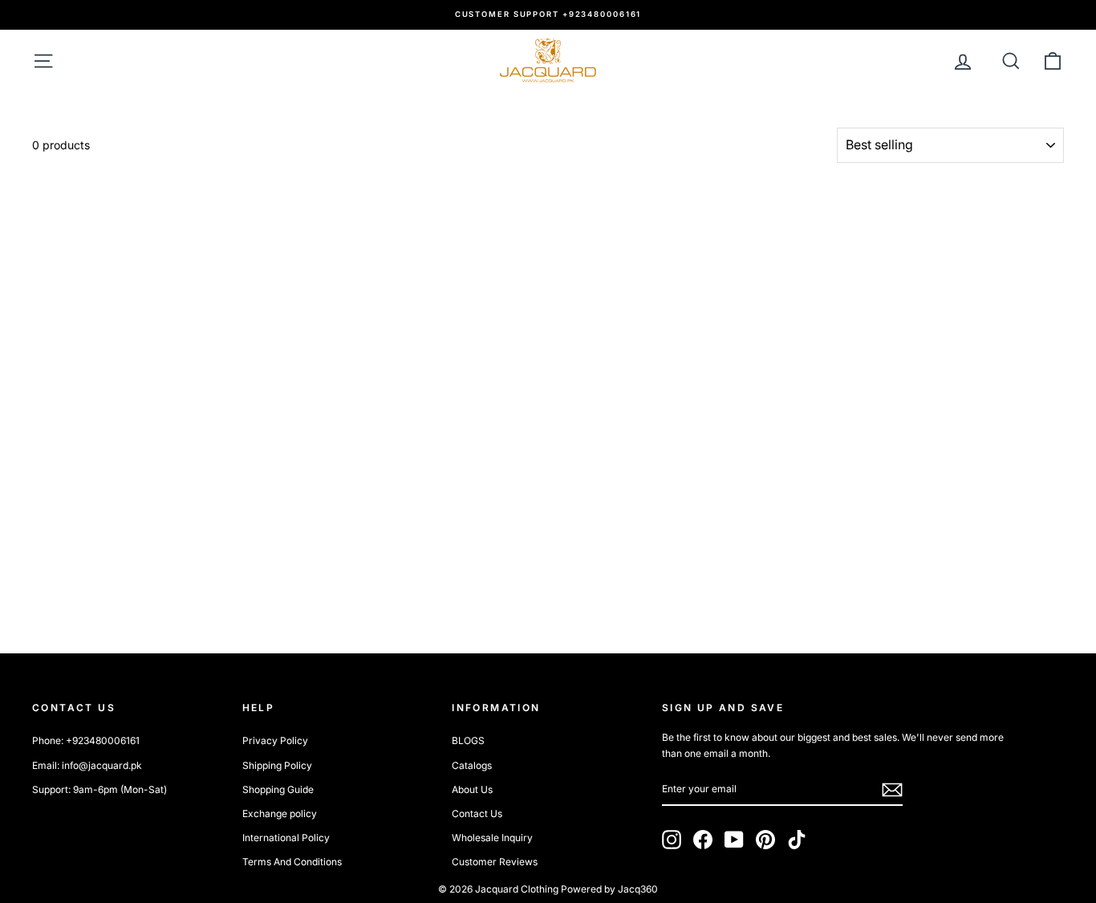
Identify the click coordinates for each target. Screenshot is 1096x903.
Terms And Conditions (292, 862)
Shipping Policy (277, 765)
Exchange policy (279, 813)
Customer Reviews (495, 862)
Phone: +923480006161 (86, 740)
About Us (472, 789)
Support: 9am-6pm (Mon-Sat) (99, 789)
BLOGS (468, 740)
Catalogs (472, 765)
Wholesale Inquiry (492, 838)
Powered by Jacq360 (609, 889)
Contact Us (477, 813)
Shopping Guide (278, 789)
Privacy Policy (275, 740)
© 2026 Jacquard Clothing (498, 889)
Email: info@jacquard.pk (87, 765)
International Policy (286, 838)
